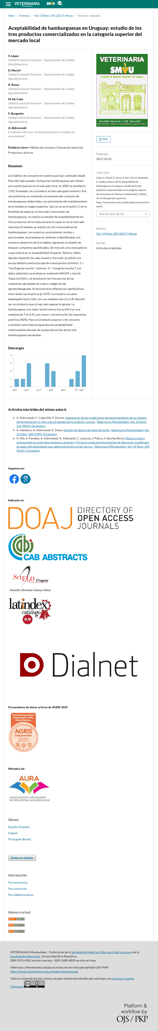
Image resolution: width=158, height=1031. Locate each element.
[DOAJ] (71, 528)
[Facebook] (14, 482)
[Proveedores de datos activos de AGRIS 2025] (23, 751)
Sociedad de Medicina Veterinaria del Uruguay (101, 952)
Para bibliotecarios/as (21, 894)
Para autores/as (17, 888)
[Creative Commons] (34, 986)
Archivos (24, 15)
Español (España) (19, 827)
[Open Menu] (8, 4)
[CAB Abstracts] (48, 559)
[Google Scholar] (25, 482)
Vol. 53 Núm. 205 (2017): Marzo (54, 15)
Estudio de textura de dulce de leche (87, 430)
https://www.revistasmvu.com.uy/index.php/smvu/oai (44, 971)
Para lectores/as (17, 882)
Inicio (11, 15)
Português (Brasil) (19, 839)
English (12, 833)
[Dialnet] (79, 699)
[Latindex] (30, 624)
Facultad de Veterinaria (25, 956)
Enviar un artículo (22, 857)
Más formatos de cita (111, 214)
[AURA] (29, 802)
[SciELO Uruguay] (30, 591)
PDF (105, 139)
